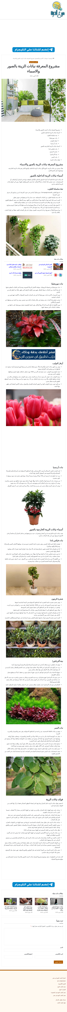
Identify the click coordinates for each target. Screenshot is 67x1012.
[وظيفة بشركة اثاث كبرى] (27, 275)
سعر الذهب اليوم (61, 986)
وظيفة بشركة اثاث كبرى (15, 273)
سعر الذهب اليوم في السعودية (58, 992)
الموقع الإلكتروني (28, 954)
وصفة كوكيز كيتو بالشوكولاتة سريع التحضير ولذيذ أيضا (27, 908)
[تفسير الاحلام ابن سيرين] (33, 354)
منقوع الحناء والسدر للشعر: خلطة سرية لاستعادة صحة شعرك (42, 908)
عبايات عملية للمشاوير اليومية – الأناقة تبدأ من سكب (57, 908)
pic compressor (61, 981)
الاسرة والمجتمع (39, 58)
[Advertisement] (33, 33)
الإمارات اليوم (62, 989)
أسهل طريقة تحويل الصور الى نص (43, 273)
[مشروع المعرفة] (57, 9)
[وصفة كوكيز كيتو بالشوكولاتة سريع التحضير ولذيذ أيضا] (25, 901)
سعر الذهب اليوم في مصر (59, 995)
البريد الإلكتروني (59, 954)
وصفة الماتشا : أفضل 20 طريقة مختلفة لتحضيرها (11, 907)
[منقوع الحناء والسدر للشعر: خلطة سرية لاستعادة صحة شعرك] (41, 901)
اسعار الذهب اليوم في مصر (59, 978)
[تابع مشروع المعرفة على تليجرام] (33, 49)
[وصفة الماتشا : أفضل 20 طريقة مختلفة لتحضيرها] (10, 901)
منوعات (46, 58)
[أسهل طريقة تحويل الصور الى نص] (58, 275)
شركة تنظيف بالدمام (61, 1000)
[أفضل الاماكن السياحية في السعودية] (58, 266)
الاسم (61, 947)
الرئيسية (51, 58)
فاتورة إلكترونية (62, 983)
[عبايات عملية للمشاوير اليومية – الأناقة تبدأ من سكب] (56, 901)
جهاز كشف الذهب (61, 1002)
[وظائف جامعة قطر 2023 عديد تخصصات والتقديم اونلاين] (27, 266)
